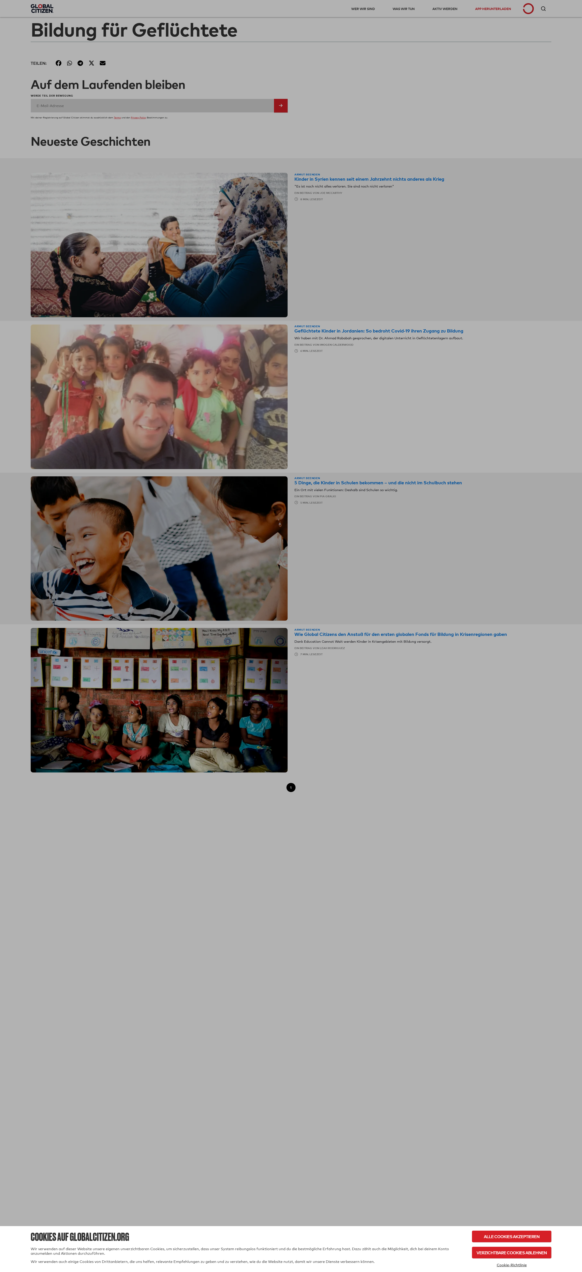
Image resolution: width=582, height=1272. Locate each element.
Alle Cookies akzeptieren (511, 1236)
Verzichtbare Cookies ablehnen (512, 1252)
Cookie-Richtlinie (512, 1265)
